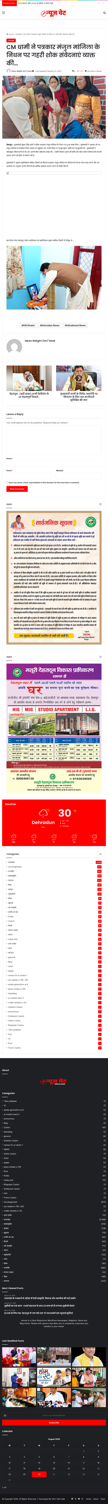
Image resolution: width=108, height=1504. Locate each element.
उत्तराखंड (18, 34)
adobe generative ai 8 (18, 984)
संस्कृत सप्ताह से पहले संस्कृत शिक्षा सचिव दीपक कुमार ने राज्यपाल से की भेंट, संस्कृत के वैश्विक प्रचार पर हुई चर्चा (55, 3)
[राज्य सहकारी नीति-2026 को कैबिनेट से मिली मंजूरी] (89, 1357)
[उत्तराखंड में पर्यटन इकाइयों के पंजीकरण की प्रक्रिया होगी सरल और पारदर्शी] (54, 1377)
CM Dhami (28, 325)
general (11, 957)
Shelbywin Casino (16, 1016)
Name (9, 458)
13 (54, 1463)
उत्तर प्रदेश (12, 944)
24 (9, 1474)
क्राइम (10, 889)
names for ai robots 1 (17, 975)
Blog (10, 962)
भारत (10, 948)
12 (39, 1463)
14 (69, 1463)
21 (69, 1468)
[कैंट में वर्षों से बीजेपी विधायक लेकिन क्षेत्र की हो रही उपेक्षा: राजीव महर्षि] (54, 1357)
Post (10, 1043)
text (10, 1034)
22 (84, 1468)
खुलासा (10, 903)
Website (59, 470)
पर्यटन (10, 934)
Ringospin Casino (16, 1025)
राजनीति (11, 871)
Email (9, 470)
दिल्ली (10, 925)
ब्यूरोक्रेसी (11, 894)
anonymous (13, 1011)
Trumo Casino (14, 1048)
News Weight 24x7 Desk (22, 71)
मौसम (10, 898)
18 (24, 1468)
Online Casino (14, 1021)
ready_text (13, 939)
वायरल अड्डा (13, 930)
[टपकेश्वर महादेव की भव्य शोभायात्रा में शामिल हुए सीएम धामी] (19, 1357)
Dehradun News (50, 325)
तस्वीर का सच (13, 912)
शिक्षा (10, 885)
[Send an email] (33, 71)
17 (9, 1468)
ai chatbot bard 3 (16, 998)
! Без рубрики (14, 1030)
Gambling (12, 993)
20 (54, 1468)
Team (103, 1499)
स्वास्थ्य (11, 880)
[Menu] (3, 13)
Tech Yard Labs (58, 1499)
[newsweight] (54, 12)
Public (11, 916)
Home (11, 34)
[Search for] (104, 13)
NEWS (11, 953)
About (96, 1499)
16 (98, 1463)
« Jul (4, 1487)
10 (9, 1039)
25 (24, 1474)
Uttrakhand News (76, 325)
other (10, 966)
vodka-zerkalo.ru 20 (17, 1002)
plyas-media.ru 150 (16, 989)
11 (24, 1463)
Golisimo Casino (15, 1007)
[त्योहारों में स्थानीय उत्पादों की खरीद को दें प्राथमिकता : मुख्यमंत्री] (89, 1377)
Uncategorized (14, 867)
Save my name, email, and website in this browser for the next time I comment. (44, 482)
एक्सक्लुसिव (12, 876)
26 (39, 1474)
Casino (11, 921)
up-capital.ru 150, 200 (18, 980)
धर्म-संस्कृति (12, 907)
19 (39, 1468)
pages (11, 971)
